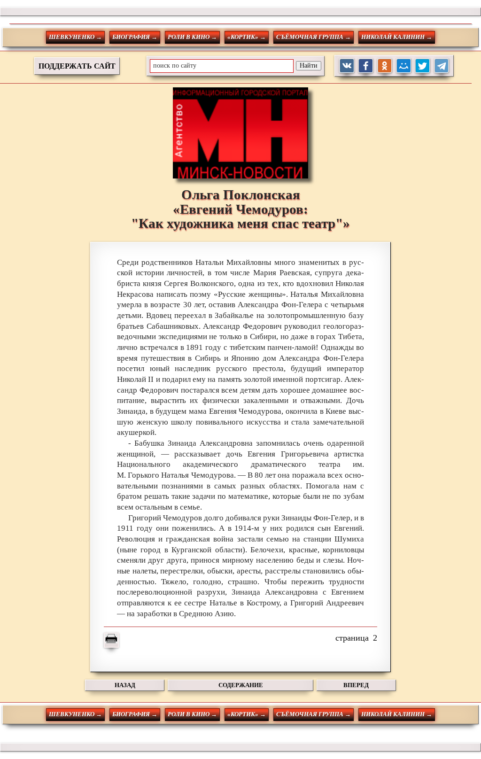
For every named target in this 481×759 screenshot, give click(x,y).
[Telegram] (442, 66)
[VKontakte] (347, 66)
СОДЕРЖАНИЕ (240, 685)
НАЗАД (125, 685)
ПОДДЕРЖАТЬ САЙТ (77, 66)
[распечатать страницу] (111, 640)
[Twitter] (422, 66)
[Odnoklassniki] (385, 66)
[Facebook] (365, 66)
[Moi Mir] (403, 66)
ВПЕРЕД (356, 685)
